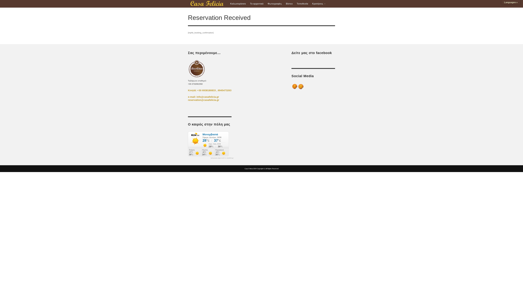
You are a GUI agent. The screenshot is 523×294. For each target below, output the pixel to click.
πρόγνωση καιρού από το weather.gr (222, 158)
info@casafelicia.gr (208, 97)
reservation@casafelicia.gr (203, 100)
